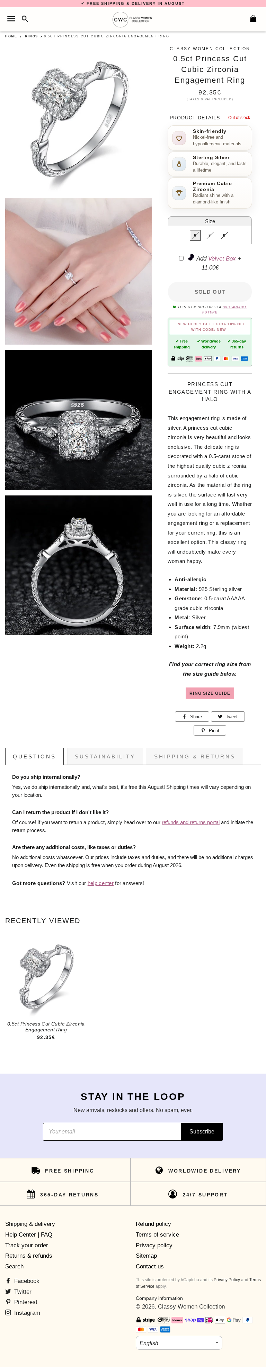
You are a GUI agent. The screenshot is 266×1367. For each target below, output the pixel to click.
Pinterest (24, 1302)
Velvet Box (222, 258)
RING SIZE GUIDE (209, 693)
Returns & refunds (28, 1255)
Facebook (25, 1281)
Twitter (22, 1291)
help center (101, 883)
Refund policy (153, 1224)
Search (14, 1266)
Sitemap (146, 1255)
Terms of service (157, 1234)
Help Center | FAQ (28, 1234)
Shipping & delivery (30, 1224)
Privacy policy (154, 1245)
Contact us (150, 1266)
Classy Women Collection (191, 1306)
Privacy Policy (227, 1279)
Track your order (26, 1245)
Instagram (26, 1313)
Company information (159, 1298)
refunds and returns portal (191, 822)
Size (210, 221)
